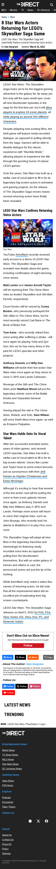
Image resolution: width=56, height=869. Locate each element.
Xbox (12, 17)
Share (9, 657)
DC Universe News (12, 768)
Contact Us (7, 839)
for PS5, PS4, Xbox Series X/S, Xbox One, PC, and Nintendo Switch (27, 617)
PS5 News (7, 785)
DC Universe (43, 10)
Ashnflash (22, 254)
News (30, 10)
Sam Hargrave (11, 46)
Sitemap (6, 853)
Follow (10, 686)
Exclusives (7, 802)
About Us (7, 835)
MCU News (8, 759)
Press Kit (6, 844)
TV (22, 10)
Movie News (8, 750)
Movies (13, 10)
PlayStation (32, 724)
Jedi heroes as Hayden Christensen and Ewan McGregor (25, 476)
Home (4, 17)
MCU (3, 10)
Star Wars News (10, 764)
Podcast (6, 797)
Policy (5, 849)
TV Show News (10, 755)
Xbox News (8, 781)
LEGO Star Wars (16, 724)
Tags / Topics (8, 807)
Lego (42, 724)
